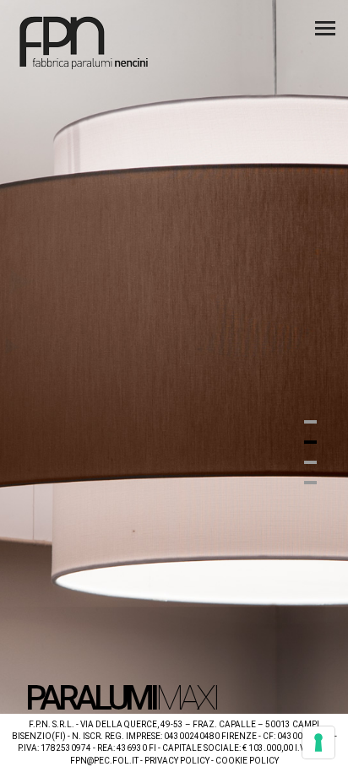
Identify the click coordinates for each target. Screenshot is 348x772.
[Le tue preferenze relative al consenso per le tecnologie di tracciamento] (318, 742)
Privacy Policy (176, 760)
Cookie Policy (247, 760)
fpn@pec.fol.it (104, 760)
